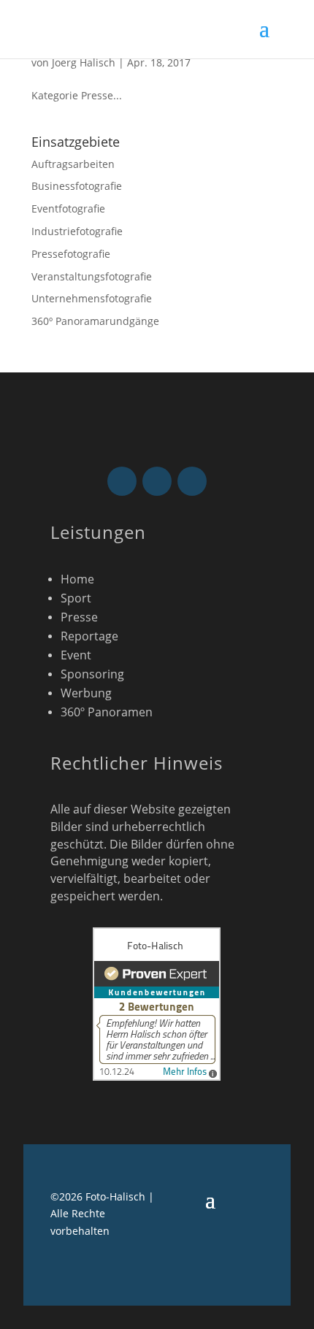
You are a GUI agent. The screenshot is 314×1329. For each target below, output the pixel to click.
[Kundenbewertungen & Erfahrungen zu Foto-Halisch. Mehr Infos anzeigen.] (157, 1077)
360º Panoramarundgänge (95, 321)
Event (77, 655)
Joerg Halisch (83, 62)
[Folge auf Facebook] (122, 481)
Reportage (89, 636)
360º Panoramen (107, 712)
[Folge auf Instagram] (157, 481)
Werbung (86, 693)
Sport (76, 598)
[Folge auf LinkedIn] (192, 481)
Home (77, 579)
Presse (79, 617)
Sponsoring (92, 674)
